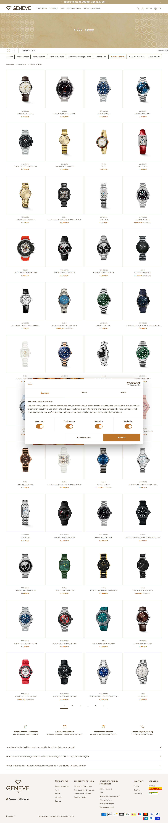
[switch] (69, 426)
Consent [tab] (45, 393)
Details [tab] (84, 392)
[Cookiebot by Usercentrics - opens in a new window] (128, 384)
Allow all (121, 437)
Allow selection (84, 437)
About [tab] (123, 392)
